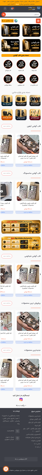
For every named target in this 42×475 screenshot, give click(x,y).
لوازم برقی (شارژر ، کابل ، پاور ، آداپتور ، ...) (32, 429)
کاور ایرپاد (38, 425)
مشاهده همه (6, 126)
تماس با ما (37, 444)
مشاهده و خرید (28, 165)
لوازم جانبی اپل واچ (35, 422)
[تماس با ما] (6, 469)
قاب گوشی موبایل (35, 419)
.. (15, 4)
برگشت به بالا (20, 405)
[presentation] (40, 144)
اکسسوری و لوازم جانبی (33, 434)
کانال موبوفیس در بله (21, 459)
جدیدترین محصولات (34, 416)
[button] (12, 8)
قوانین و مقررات (36, 440)
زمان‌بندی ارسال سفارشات (33, 437)
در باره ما (38, 447)
